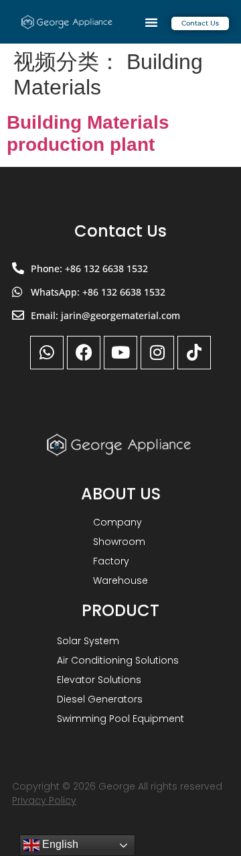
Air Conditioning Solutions (118, 660)
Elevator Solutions (99, 679)
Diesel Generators (100, 699)
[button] (151, 22)
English (58, 844)
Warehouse (120, 580)
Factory (111, 561)
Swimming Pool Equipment (120, 718)
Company (117, 522)
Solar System (88, 641)
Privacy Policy (44, 800)
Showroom (119, 541)
